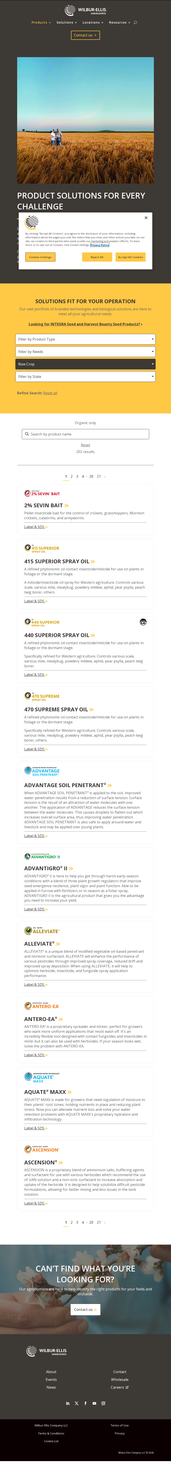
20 (91, 476)
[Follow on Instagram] (103, 1403)
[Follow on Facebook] (85, 1403)
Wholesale (119, 1379)
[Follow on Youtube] (94, 1403)
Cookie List (51, 1441)
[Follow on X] (76, 1403)
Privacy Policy (100, 245)
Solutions (65, 22)
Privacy (120, 1433)
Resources (118, 22)
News (51, 1387)
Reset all (50, 393)
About (51, 1371)
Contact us (83, 35)
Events (51, 1379)
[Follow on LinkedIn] (67, 1403)
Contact (119, 1371)
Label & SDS (34, 526)
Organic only (85, 423)
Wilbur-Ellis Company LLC (51, 1425)
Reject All (97, 257)
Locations (91, 22)
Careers (117, 1387)
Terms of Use (120, 1425)
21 (99, 476)
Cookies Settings (40, 257)
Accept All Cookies (130, 257)
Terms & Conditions (51, 1433)
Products (39, 22)
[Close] (146, 218)
